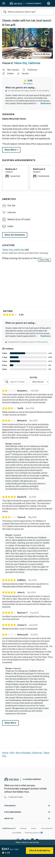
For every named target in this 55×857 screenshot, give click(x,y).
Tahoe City (20, 63)
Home (5, 753)
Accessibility (16, 832)
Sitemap (23, 828)
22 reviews (28, 84)
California (34, 63)
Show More (10, 723)
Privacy (33, 828)
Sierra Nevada (23, 753)
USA (12, 753)
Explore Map (44, 260)
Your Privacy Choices (32, 832)
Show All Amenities (15, 235)
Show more (11, 149)
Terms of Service (47, 828)
